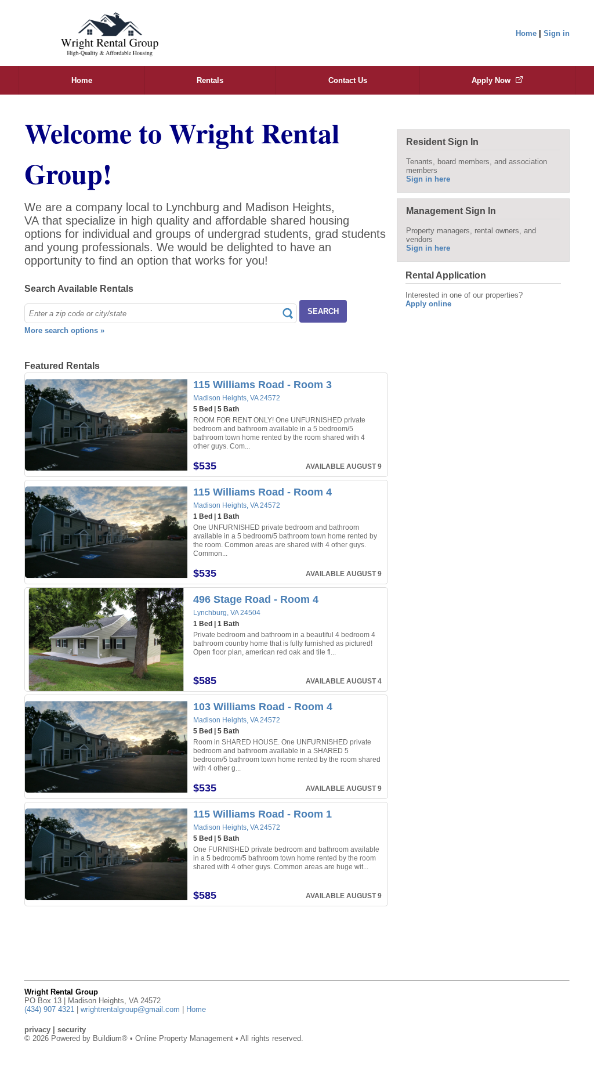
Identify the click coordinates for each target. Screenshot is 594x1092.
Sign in (557, 33)
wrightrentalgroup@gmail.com (130, 1009)
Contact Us (347, 80)
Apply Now (492, 80)
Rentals (210, 80)
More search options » (64, 330)
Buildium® (110, 1038)
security (71, 1029)
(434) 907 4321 (49, 1009)
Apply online (428, 303)
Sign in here (428, 179)
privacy (37, 1029)
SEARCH (323, 311)
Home (526, 33)
